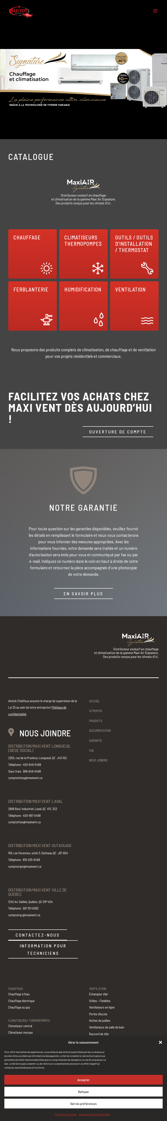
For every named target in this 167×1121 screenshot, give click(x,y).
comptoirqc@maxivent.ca (24, 915)
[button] (160, 1042)
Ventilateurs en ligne (102, 1007)
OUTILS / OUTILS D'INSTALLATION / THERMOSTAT (134, 243)
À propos (95, 711)
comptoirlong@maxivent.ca (25, 778)
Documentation (100, 730)
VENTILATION (130, 289)
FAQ (91, 750)
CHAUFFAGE (27, 237)
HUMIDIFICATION (82, 289)
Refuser (83, 1092)
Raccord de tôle (99, 1034)
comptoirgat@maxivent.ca (24, 866)
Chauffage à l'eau (19, 994)
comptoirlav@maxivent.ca (24, 822)
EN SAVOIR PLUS (83, 593)
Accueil (94, 701)
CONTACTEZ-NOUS (38, 934)
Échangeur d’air (98, 994)
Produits (95, 721)
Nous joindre (98, 760)
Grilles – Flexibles (99, 1001)
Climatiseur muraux (20, 1032)
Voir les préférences (83, 1104)
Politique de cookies (66, 1114)
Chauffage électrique (21, 1001)
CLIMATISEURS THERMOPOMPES (83, 240)
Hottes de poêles (99, 1020)
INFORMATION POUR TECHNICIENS (43, 949)
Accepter (83, 1080)
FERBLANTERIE (30, 289)
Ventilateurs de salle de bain (106, 1027)
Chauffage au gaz (19, 1007)
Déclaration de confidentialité (94, 1114)
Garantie (95, 740)
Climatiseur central (20, 1026)
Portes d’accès (98, 1014)
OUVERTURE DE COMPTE (118, 431)
